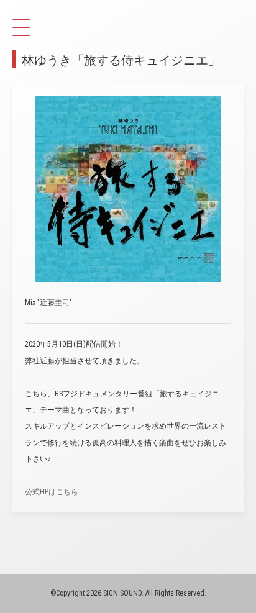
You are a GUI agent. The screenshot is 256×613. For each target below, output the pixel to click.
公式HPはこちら (51, 492)
